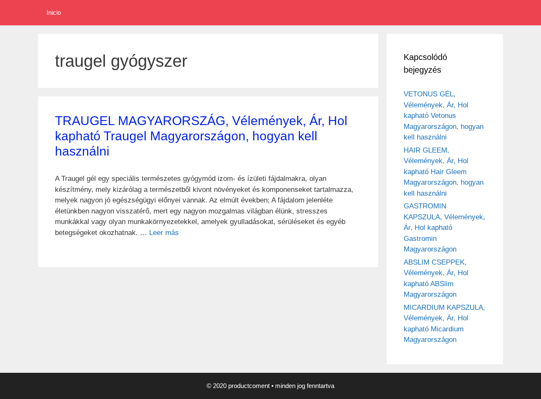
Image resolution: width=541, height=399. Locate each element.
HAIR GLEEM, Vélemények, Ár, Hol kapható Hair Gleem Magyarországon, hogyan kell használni (444, 171)
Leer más (164, 233)
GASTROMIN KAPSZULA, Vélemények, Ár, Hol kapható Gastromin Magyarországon (444, 227)
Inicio (53, 12)
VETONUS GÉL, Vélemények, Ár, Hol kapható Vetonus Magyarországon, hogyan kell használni (444, 115)
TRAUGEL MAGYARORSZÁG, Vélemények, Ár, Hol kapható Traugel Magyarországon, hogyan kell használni (201, 136)
